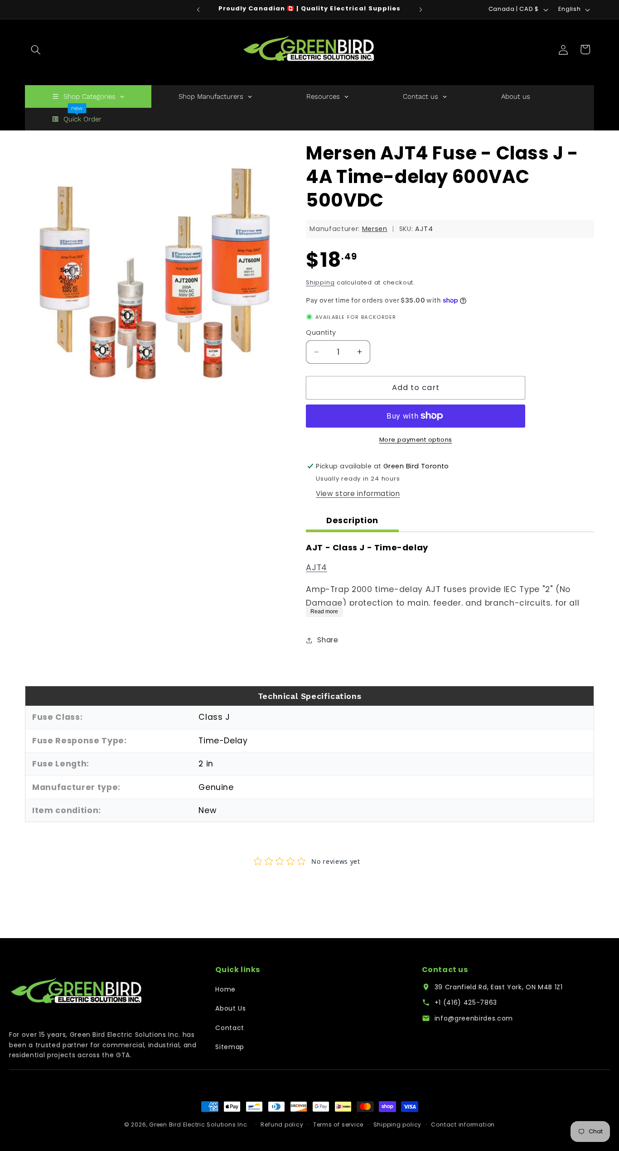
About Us (230, 1008)
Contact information (463, 1124)
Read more (324, 611)
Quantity (321, 332)
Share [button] (327, 640)
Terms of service (338, 1124)
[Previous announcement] (198, 9)
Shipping (320, 282)
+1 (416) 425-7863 (466, 1002)
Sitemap (229, 1046)
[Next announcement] (421, 9)
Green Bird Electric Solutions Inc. (199, 1124)
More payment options (415, 439)
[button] (36, 49)
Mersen (374, 228)
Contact (229, 1027)
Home (225, 989)
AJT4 (316, 567)
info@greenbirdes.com (474, 1018)
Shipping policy (397, 1124)
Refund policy (282, 1124)
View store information (358, 493)
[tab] (352, 521)
